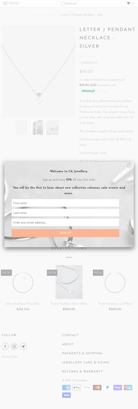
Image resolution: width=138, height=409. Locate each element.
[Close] (129, 165)
